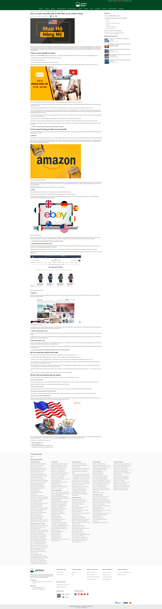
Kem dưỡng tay (33, 551)
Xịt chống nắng (43, 539)
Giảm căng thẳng (41, 486)
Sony (87, 480)
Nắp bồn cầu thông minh (77, 522)
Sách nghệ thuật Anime (83, 493)
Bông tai (94, 511)
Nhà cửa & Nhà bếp (76, 497)
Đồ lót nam (106, 499)
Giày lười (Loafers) (103, 501)
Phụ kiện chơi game (86, 481)
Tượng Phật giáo (54, 508)
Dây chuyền (103, 510)
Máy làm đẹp (39, 557)
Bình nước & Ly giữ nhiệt (124, 486)
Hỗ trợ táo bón (39, 472)
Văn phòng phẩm (97, 462)
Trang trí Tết (65, 539)
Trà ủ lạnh (67, 478)
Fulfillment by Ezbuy (122, 574)
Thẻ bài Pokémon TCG (76, 477)
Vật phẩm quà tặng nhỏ (56, 533)
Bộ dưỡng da (45, 557)
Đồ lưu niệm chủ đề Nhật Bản (57, 531)
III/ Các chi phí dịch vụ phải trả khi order (113, 30)
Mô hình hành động (76, 466)
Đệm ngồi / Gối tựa (75, 526)
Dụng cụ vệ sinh (75, 517)
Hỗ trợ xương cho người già (36, 513)
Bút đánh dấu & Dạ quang (98, 465)
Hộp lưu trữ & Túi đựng (118, 469)
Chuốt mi (37, 545)
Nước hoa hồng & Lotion (35, 528)
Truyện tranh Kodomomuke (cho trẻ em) (80, 475)
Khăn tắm (74, 520)
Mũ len (94, 514)
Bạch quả (46, 521)
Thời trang (104, 8)
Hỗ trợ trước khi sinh (34, 507)
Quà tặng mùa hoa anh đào (56, 539)
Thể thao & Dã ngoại (118, 462)
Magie (40, 518)
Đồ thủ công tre (54, 511)
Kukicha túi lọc (61, 475)
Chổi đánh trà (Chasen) (56, 486)
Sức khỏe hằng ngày (34, 489)
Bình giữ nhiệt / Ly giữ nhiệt (77, 507)
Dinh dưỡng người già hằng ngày (37, 516)
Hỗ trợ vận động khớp (43, 480)
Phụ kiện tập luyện (117, 478)
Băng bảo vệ (125, 488)
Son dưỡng (45, 546)
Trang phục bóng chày (118, 475)
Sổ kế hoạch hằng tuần (97, 469)
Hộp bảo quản (87, 513)
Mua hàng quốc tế (113, 8)
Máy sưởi (87, 528)
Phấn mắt (32, 545)
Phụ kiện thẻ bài (75, 480)
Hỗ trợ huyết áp (33, 483)
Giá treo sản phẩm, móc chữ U (103, 480)
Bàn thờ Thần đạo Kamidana (57, 501)
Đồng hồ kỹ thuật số (97, 507)
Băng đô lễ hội (54, 505)
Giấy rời (100, 466)
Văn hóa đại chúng (76, 462)
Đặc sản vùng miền (55, 530)
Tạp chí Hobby (75, 495)
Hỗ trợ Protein (45, 497)
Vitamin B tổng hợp (34, 521)
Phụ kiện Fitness (125, 478)
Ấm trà (56, 488)
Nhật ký (104, 469)
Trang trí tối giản (75, 535)
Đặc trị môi (32, 548)
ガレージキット (87, 487)
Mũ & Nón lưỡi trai (106, 513)
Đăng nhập (110, 0)
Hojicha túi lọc (66, 472)
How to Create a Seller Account (124, 572)
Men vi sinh (43, 469)
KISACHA (32, 456)
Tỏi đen (41, 492)
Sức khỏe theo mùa (34, 492)
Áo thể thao (124, 483)
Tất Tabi (53, 493)
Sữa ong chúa (33, 494)
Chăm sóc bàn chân (41, 551)
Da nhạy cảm (43, 534)
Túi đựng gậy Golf (126, 472)
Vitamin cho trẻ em (34, 512)
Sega (84, 480)
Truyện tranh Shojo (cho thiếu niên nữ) (80, 469)
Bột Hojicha (59, 472)
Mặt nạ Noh (53, 510)
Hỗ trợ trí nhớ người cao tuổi (36, 515)
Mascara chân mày (43, 545)
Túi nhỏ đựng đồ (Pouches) (98, 517)
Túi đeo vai (108, 502)
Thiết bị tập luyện (123, 471)
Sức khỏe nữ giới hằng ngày (36, 510)
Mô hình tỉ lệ (74, 463)
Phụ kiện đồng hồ (96, 510)
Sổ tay (108, 465)
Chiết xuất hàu (33, 475)
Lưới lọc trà (60, 488)
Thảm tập (122, 480)
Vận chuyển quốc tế (106, 579)
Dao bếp (79, 502)
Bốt (93, 502)
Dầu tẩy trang (33, 525)
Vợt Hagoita (53, 524)
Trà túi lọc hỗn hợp (55, 478)
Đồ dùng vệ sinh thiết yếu (82, 520)
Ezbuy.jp (85, 607)
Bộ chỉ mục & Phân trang (98, 485)
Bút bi (105, 465)
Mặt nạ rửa (32, 549)
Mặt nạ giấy (38, 548)
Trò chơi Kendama (55, 522)
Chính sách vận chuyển (92, 579)
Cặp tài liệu (108, 482)
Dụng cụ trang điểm (34, 555)
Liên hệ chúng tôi (60, 572)
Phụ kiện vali (95, 521)
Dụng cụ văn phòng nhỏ (98, 474)
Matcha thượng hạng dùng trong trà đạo (59, 463)
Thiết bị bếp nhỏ (75, 501)
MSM (37, 480)
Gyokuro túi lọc (54, 469)
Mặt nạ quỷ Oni (60, 510)
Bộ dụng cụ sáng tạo (103, 488)
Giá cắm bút (95, 477)
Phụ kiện (47, 8)
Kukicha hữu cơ (54, 475)
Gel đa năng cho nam (42, 560)
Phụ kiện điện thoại (76, 540)
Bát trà (52, 488)
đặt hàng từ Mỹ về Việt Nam (41, 377)
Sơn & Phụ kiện (75, 490)
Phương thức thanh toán (107, 576)
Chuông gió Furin (62, 504)
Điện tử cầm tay (84, 540)
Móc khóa (81, 486)
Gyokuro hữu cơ (62, 468)
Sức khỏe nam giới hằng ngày (36, 504)
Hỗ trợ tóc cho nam (43, 503)
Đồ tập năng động (117, 483)
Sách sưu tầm (74, 493)
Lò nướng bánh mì (83, 501)
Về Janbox (74, 572)
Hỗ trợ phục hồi (33, 498)
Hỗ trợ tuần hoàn (41, 483)
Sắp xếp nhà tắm (75, 523)
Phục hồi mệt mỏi (33, 500)
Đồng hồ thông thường (97, 505)
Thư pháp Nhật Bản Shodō (56, 517)
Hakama (60, 492)
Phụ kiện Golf (116, 471)
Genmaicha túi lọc (63, 474)
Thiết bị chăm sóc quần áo (77, 529)
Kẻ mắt (43, 543)
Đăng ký (115, 0)
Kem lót (44, 540)
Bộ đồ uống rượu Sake (56, 527)
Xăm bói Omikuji (65, 498)
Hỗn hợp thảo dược (34, 518)
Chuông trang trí (54, 504)
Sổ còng (95, 483)
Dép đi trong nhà (98, 502)
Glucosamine (42, 478)
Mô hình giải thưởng (82, 463)
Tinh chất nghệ (33, 474)
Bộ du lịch (46, 563)
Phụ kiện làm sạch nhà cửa (77, 516)
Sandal (108, 501)
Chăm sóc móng (33, 552)
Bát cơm (65, 525)
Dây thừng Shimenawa (55, 499)
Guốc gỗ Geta (58, 493)
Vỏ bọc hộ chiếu (96, 519)
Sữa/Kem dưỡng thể (40, 549)
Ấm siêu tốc (74, 502)
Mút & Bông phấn (42, 555)
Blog (37, 11)
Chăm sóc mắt (33, 536)
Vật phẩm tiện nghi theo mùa (78, 525)
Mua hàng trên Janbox (127, 0)
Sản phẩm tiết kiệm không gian (78, 532)
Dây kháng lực (116, 480)
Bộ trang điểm (34, 558)
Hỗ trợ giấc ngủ (33, 486)
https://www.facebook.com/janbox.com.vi (44, 445)
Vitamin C (41, 521)
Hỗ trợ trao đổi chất (42, 468)
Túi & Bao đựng (116, 489)
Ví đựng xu (102, 504)
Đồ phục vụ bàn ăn (76, 510)
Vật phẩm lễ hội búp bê (56, 536)
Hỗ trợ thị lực (33, 478)
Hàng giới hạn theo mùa (56, 537)
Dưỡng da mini (43, 561)
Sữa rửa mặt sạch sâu (40, 527)
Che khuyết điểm (38, 542)
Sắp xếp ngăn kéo (76, 514)
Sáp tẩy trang (39, 525)
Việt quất (35, 477)
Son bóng (40, 546)
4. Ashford (107, 24)
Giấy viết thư (105, 466)
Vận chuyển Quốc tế (61, 8)
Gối (81, 526)
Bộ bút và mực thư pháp (56, 521)
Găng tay (104, 514)
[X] (54, 16)
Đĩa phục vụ (64, 527)
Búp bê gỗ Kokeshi (62, 505)
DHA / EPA (40, 482)
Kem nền (32, 542)
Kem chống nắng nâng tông (36, 540)
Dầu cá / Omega (33, 482)
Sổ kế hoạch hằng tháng (98, 472)
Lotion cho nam (33, 560)
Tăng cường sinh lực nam (35, 501)
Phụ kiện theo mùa (96, 516)
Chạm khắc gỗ (54, 513)
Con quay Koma (62, 522)
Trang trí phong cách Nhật (84, 534)
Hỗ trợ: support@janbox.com (38, 587)
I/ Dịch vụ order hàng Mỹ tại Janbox (112, 15)
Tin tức (91, 8)
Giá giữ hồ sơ (100, 483)
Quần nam (95, 499)
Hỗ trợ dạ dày (41, 471)
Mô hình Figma (75, 465)
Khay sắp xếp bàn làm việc (98, 475)
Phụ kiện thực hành (117, 474)
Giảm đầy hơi (33, 472)
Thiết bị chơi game (76, 538)
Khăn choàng (99, 514)
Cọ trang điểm (33, 557)
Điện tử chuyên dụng (76, 542)
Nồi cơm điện (74, 499)
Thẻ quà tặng (95, 491)
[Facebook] (51, 16)
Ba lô (104, 502)
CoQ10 (44, 482)
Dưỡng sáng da (33, 533)
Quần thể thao (116, 485)
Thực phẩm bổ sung (35, 462)
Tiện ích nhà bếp (75, 504)
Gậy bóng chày (116, 477)
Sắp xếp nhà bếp (84, 510)
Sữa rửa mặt (32, 527)
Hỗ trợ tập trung (39, 485)
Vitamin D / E (45, 519)
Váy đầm (98, 496)
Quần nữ (107, 496)
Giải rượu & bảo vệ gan (42, 475)
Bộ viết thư (103, 489)
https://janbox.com (39, 442)
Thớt (83, 502)
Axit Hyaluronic (38, 463)
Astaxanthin (40, 477)
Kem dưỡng (32, 531)
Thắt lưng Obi (66, 492)
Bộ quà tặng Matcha (55, 482)
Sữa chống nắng (41, 537)
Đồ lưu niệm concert (80, 484)
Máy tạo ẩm (81, 528)
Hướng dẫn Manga (76, 492)
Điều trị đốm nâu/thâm (41, 536)
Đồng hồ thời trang (106, 505)
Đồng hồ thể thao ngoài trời (98, 508)
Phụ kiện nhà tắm (86, 522)
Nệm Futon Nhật (75, 528)
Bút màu (105, 485)
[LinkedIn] (56, 16)
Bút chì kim (103, 463)
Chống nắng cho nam (34, 561)
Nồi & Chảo (82, 504)
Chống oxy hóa (41, 488)
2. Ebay (107, 21)
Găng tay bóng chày (125, 477)
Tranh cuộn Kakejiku (55, 519)
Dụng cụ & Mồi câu (125, 466)
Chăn (83, 526)
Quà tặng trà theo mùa (55, 483)
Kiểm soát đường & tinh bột (35, 466)
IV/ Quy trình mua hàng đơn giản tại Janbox (114, 33)
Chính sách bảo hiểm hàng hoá (93, 576)
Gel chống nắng (33, 537)
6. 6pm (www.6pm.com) (110, 28)
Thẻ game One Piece (84, 478)
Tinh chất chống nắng (34, 539)
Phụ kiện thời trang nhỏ (97, 513)
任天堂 (80, 480)
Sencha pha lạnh (61, 471)
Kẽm (41, 519)
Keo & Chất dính (96, 478)
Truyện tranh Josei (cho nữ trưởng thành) (81, 474)
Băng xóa (103, 482)
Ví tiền (98, 504)
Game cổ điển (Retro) (76, 481)
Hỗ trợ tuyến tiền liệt (34, 503)
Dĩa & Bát (80, 508)
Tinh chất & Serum (34, 530)
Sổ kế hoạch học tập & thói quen (100, 468)
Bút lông (94, 463)
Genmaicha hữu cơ (55, 474)
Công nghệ (97, 8)
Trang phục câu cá (127, 469)
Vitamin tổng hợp (33, 519)
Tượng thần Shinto (63, 508)
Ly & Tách (86, 507)
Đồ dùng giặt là (82, 517)
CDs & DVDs (86, 483)
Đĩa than (73, 484)
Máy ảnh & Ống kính (76, 537)
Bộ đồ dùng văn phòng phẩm (99, 492)
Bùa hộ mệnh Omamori (63, 496)
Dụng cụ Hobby (82, 489)
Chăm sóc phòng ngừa (35, 491)
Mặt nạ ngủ (43, 548)
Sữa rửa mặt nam (40, 558)
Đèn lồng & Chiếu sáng (118, 465)
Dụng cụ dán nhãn (96, 482)
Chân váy (102, 496)
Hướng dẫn (121, 8)
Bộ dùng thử (40, 563)
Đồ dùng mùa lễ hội (55, 540)
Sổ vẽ (109, 466)
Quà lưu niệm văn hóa (55, 534)
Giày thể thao (95, 501)
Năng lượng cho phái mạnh (36, 506)
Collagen (32, 463)
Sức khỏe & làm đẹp (72, 8)
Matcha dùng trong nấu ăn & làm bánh (59, 466)
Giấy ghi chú (95, 466)
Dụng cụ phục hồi (117, 482)
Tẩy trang (45, 525)
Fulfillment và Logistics (61, 587)
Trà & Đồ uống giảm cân (35, 469)
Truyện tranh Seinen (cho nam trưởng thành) (79, 472)
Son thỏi (32, 546)
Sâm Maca (40, 500)
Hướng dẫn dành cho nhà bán (62, 584)
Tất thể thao (115, 486)
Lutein (31, 477)
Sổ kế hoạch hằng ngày (98, 471)
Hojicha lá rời (53, 472)
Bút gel (98, 463)
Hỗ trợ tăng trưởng (42, 512)
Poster (73, 487)
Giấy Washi (62, 519)
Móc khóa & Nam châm (62, 528)
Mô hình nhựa (75, 489)
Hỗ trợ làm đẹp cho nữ (42, 509)
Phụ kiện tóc (99, 511)
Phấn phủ (44, 542)
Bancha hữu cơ (54, 477)
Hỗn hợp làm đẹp (33, 465)
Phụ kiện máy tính (84, 538)
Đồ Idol (81, 483)
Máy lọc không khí (75, 531)
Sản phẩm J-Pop (75, 483)
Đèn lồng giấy (54, 502)
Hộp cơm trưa (74, 508)
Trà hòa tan (62, 478)
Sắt (38, 519)
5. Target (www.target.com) (111, 26)
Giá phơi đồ (87, 519)
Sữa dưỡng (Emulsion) (43, 530)
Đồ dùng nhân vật (79, 487)
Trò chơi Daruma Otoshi (62, 524)
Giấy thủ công (95, 488)
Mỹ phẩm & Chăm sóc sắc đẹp (37, 523)
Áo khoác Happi (65, 493)
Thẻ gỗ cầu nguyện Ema (56, 498)
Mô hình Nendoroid (83, 465)
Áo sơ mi (100, 498)
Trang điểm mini (33, 563)
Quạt (81, 531)
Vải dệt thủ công (61, 513)
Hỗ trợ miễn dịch (33, 488)
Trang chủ (41, 8)
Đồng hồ (80, 8)
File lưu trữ (106, 483)
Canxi (37, 478)
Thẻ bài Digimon (75, 478)
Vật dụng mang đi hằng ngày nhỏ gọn (100, 522)
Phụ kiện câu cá (116, 468)
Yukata (56, 492)
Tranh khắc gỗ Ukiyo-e (56, 516)
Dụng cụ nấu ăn (75, 505)
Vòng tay (108, 510)
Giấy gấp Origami (101, 486)
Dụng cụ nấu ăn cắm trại (125, 463)
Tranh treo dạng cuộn (62, 502)
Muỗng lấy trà (64, 486)
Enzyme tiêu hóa (33, 471)
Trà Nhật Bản (54, 462)
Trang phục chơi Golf (117, 472)
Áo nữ (94, 496)
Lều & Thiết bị (116, 463)
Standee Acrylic (75, 486)
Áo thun (104, 498)
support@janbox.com (38, 444)
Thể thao (86, 8)
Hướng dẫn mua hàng (106, 572)
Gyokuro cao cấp (54, 468)
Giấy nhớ (94, 480)
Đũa (68, 525)
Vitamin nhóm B (33, 497)
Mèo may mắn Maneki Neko (57, 495)
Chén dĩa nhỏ (54, 528)
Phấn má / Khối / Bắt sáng (35, 543)
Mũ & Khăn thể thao (117, 488)
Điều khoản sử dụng (91, 572)
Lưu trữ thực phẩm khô (76, 511)
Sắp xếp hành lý (103, 519)
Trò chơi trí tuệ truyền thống (57, 525)
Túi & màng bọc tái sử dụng (77, 513)
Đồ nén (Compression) (124, 485)
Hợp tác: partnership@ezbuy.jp (38, 589)
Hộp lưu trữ (82, 535)
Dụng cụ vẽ (95, 486)
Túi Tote (94, 504)
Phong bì (108, 489)
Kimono (52, 492)
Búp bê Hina (53, 507)
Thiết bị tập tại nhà (125, 482)
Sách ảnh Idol (83, 492)
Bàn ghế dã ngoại (127, 465)
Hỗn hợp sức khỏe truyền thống (36, 495)
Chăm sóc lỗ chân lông (35, 534)
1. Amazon (107, 19)
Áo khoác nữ (95, 498)
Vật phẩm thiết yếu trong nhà (78, 519)
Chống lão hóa (41, 533)
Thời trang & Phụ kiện (98, 494)
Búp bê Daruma (54, 496)
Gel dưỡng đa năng (40, 531)
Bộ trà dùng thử (63, 482)
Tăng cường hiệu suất (42, 498)
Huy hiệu (86, 486)
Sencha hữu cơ (61, 469)
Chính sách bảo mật (91, 574)
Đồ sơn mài (60, 511)
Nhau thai (44, 463)
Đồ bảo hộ (126, 475)
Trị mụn (46, 531)
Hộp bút (106, 475)
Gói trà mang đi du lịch (56, 480)
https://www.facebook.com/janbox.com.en (44, 447)
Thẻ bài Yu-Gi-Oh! (86, 477)
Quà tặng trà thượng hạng (56, 485)
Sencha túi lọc (54, 471)
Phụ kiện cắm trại (116, 466)
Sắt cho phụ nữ (33, 509)
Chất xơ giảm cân (34, 468)
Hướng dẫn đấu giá (106, 574)
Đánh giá (53, 8)
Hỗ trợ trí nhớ (33, 485)
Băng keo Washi (103, 478)
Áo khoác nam (101, 499)
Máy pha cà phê (81, 499)
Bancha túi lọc (61, 477)
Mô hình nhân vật (82, 490)
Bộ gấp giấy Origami (55, 514)
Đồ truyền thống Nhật (56, 490)
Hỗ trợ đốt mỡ (41, 465)
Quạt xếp (65, 501)
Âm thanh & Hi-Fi (84, 537)
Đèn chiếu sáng (75, 534)
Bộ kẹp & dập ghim (102, 477)
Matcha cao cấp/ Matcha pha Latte (58, 465)
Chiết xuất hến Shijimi (41, 474)
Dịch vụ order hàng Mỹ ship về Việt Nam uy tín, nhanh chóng (52, 11)
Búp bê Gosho (60, 507)
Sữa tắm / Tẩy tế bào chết (35, 554)
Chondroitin (32, 480)
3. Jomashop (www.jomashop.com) (112, 23)
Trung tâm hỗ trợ (59, 574)
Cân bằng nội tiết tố (43, 507)
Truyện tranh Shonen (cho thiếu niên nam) (80, 468)
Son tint (36, 546)
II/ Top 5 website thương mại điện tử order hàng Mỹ (115, 18)
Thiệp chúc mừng (96, 489)
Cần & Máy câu (124, 468)
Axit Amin (39, 497)
